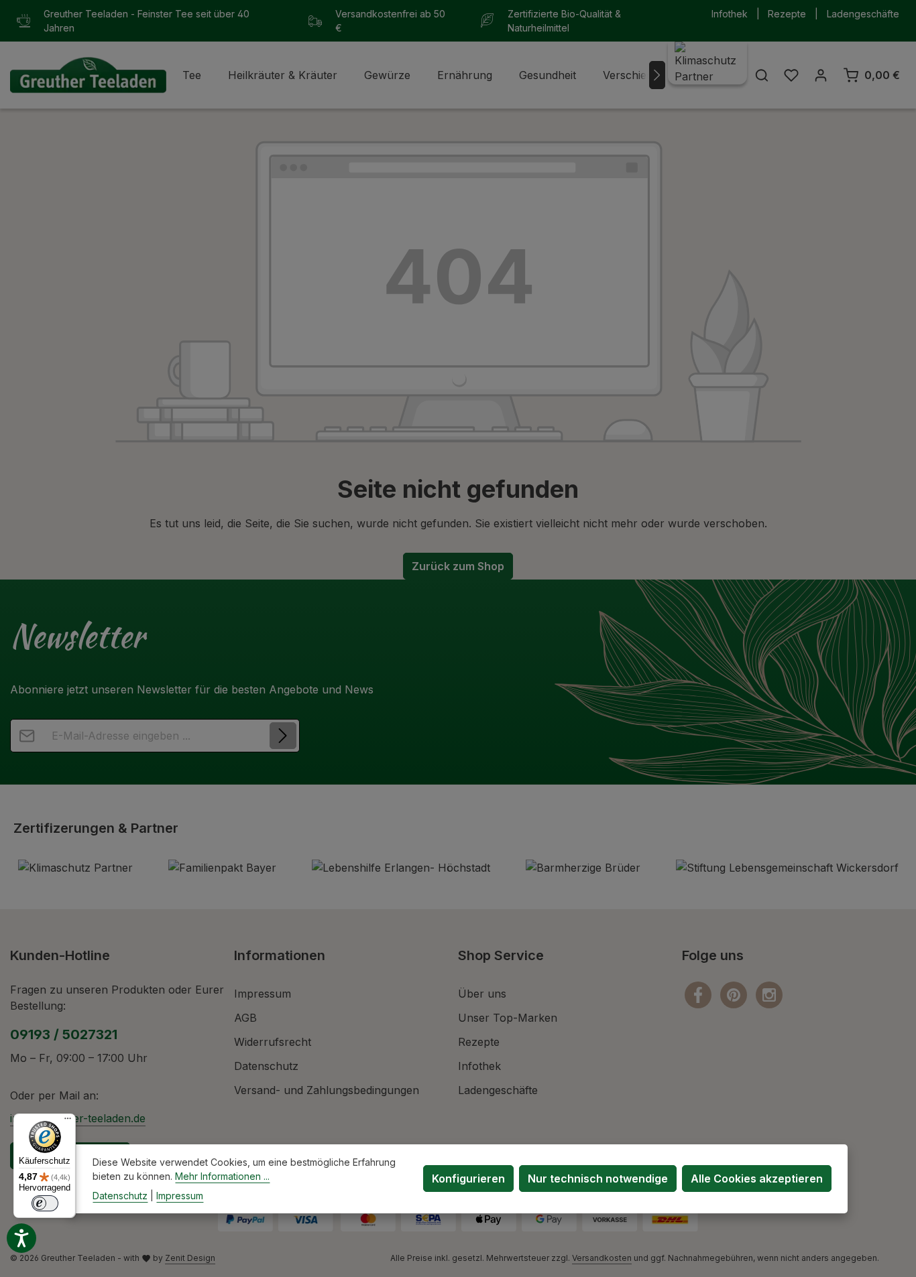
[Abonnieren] (283, 735)
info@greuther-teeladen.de (78, 1118)
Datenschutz (266, 1066)
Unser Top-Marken (507, 1017)
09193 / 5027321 (63, 1034)
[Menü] (68, 1122)
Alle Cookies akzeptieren (757, 1178)
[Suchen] (761, 75)
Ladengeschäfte (863, 13)
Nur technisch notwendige (598, 1178)
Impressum (262, 993)
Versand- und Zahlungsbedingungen (326, 1090)
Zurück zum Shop (458, 566)
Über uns (482, 993)
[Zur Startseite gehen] (88, 75)
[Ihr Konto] (820, 75)
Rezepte (787, 13)
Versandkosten (602, 1258)
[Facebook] (700, 993)
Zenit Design (190, 1258)
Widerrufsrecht (272, 1042)
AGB (245, 1017)
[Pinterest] (735, 993)
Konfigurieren (468, 1178)
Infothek (729, 13)
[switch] (45, 1203)
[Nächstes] (657, 75)
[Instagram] (769, 993)
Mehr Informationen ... (222, 1176)
